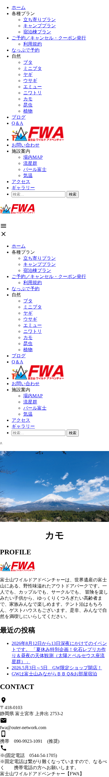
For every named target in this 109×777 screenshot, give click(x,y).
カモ (28, 98)
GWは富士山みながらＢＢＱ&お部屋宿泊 (54, 673)
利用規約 (32, 44)
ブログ (19, 117)
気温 (28, 175)
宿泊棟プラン (37, 31)
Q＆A (17, 123)
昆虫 (28, 104)
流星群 (30, 163)
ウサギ (30, 80)
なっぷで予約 (26, 50)
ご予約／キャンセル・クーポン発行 (49, 37)
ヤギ (28, 74)
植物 (28, 111)
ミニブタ (32, 68)
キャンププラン (39, 25)
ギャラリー (23, 187)
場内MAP (33, 157)
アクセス (21, 181)
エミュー (32, 86)
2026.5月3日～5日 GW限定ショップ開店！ (57, 667)
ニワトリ (32, 92)
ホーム (19, 7)
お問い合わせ (26, 145)
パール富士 (35, 169)
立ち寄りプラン (39, 19)
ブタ (28, 62)
